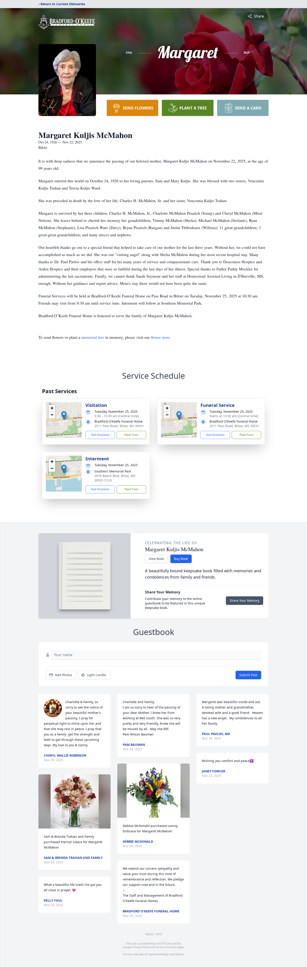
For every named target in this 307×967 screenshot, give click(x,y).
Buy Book (181, 559)
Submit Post (248, 675)
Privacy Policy (140, 947)
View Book (156, 559)
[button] (64, 415)
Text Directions (100, 435)
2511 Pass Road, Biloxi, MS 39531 (119, 426)
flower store (160, 337)
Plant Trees (131, 435)
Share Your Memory (244, 600)
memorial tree (92, 337)
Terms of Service (165, 947)
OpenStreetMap (158, 954)
